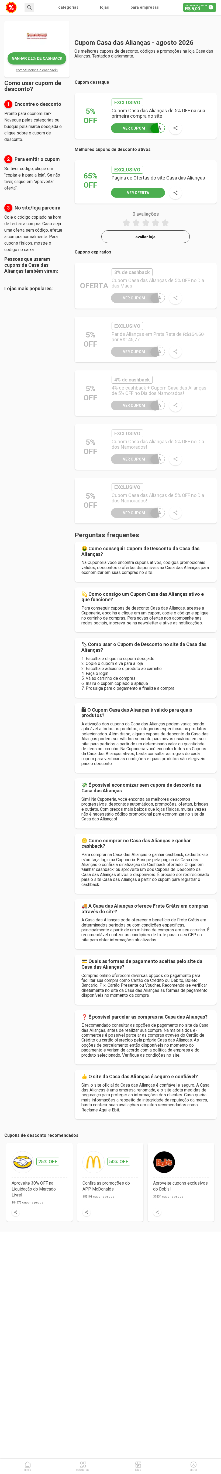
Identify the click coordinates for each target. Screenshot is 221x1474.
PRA (142, 128)
